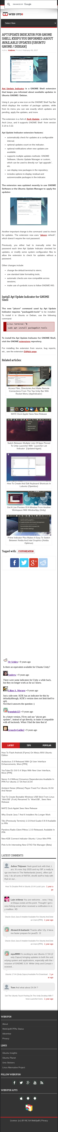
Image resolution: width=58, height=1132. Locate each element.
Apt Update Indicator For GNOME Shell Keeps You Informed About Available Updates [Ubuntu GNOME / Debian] (27, 40)
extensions (24, 341)
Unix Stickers (8, 1062)
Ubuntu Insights (9, 1053)
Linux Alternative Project (13, 1067)
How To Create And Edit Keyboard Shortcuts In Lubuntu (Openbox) (29, 484)
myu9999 (15, 954)
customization (26, 551)
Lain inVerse (17, 899)
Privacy (5, 1038)
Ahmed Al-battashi (20, 930)
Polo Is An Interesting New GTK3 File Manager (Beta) (26, 845)
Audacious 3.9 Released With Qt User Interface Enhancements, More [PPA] (23, 762)
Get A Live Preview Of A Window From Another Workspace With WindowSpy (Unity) (29, 508)
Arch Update (33, 119)
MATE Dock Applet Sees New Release (19, 808)
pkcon (43, 235)
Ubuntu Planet (9, 1058)
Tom (13, 987)
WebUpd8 (35, 1120)
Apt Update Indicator (13, 88)
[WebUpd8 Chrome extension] (29, 1111)
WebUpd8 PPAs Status (13, 1029)
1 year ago (48, 920)
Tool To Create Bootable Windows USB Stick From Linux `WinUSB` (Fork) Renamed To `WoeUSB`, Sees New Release (27, 799)
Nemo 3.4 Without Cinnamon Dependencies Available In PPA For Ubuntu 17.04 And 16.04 (27, 780)
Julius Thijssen (18, 866)
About (5, 1024)
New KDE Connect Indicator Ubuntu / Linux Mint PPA (26, 838)
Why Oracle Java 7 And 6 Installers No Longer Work (25, 814)
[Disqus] (29, 613)
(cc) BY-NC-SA (24, 1120)
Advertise (6, 1033)
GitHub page (30, 351)
